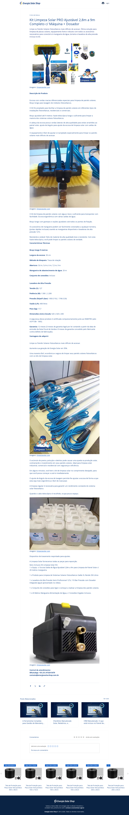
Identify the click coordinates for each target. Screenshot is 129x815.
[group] (64, 778)
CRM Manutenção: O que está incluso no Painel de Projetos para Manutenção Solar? (94, 722)
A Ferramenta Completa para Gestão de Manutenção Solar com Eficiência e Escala (33, 722)
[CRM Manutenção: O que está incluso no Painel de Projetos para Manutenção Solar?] (95, 710)
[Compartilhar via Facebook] (30, 686)
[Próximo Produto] (128, 773)
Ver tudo (106, 699)
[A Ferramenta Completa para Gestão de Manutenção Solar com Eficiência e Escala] (34, 710)
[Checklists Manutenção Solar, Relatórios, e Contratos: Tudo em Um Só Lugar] (64, 710)
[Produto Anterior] (1, 773)
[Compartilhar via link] (44, 686)
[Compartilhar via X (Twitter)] (35, 686)
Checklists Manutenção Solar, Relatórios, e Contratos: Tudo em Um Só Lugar (64, 722)
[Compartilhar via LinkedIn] (40, 686)
